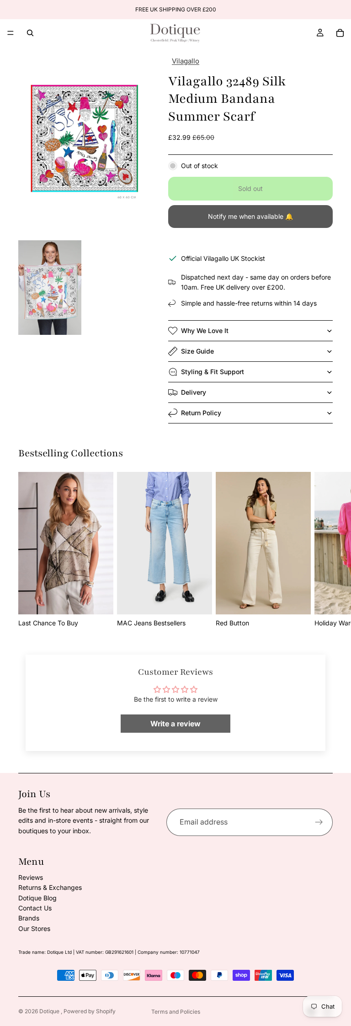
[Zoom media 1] (82, 142)
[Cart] (340, 33)
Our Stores (34, 928)
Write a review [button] (175, 723)
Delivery (193, 392)
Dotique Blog (37, 898)
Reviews (30, 877)
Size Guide (197, 351)
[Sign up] (319, 822)
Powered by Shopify (90, 1011)
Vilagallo (185, 61)
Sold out (250, 188)
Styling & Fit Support (212, 371)
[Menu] (10, 32)
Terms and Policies (175, 1011)
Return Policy (201, 413)
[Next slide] (323, 550)
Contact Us (35, 908)
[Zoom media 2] (49, 287)
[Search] (30, 33)
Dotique (50, 1011)
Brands (28, 918)
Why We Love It (205, 330)
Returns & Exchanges (50, 887)
